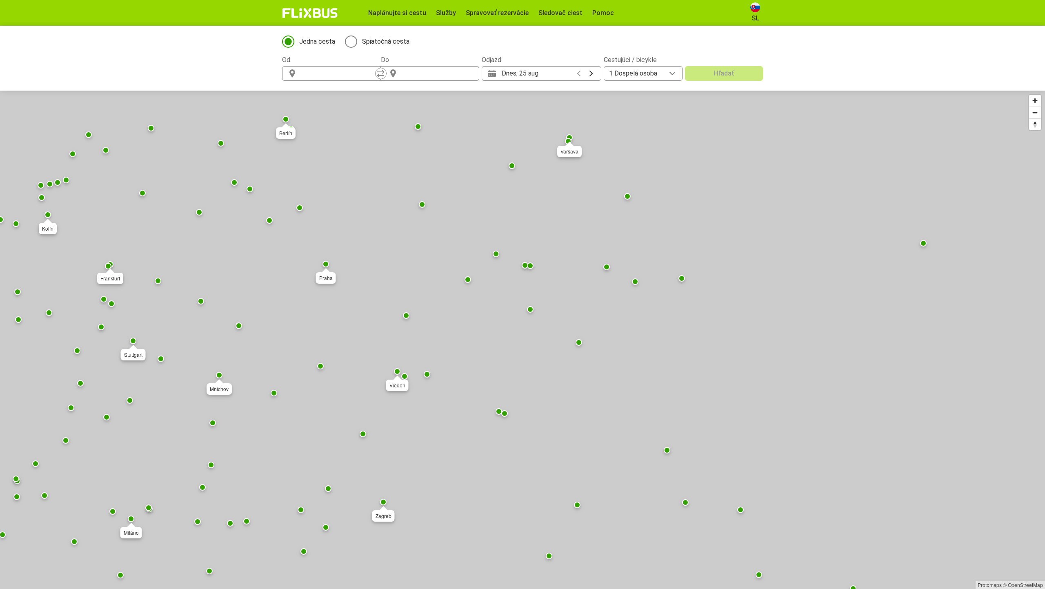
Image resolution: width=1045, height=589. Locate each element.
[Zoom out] (1035, 112)
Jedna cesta (317, 41)
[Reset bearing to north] (1035, 124)
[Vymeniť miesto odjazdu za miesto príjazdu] (381, 73)
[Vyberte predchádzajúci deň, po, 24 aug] (579, 73)
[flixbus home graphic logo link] (310, 13)
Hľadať (724, 73)
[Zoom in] (1035, 101)
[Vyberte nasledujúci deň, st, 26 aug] (591, 73)
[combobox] (339, 73)
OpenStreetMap (1025, 584)
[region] (522, 340)
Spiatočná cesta (385, 41)
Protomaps (990, 584)
